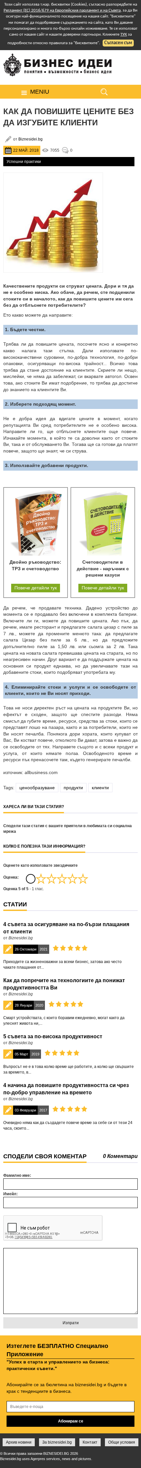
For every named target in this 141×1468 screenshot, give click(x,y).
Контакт (90, 1442)
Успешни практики (24, 161)
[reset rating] (30, 878)
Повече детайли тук (35, 587)
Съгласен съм (118, 43)
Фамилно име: (17, 1175)
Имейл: (10, 1194)
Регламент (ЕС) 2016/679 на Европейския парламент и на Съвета (62, 10)
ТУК (123, 34)
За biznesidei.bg (57, 1442)
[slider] (62, 878)
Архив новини (18, 1442)
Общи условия (121, 1442)
